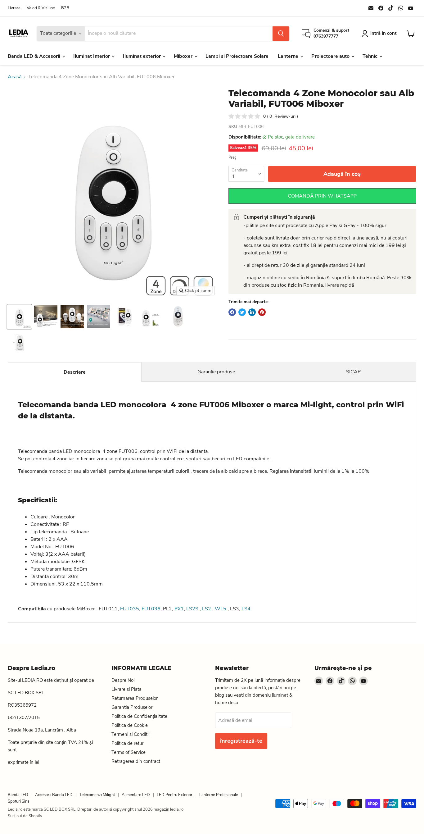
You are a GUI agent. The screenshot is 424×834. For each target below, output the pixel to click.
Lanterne (289, 56)
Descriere (75, 372)
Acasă (14, 77)
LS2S (193, 608)
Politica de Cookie (129, 725)
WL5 (221, 608)
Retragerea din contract (135, 761)
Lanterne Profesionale (218, 795)
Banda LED (18, 795)
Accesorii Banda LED (54, 795)
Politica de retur (127, 743)
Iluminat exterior (142, 56)
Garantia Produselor (131, 707)
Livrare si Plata (126, 689)
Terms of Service (128, 752)
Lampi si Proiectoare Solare (236, 56)
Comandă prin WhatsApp (322, 196)
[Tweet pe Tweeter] (242, 312)
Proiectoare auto (331, 56)
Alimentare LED (136, 795)
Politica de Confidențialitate (139, 716)
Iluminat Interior (92, 56)
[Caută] (281, 33)
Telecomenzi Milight (97, 795)
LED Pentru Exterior (174, 795)
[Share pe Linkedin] (252, 312)
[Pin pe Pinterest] (262, 312)
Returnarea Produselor (134, 698)
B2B (65, 8)
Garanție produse (216, 371)
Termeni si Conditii (130, 734)
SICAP (353, 371)
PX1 (179, 608)
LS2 (207, 608)
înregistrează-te (241, 741)
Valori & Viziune (41, 8)
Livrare (14, 8)
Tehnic (371, 56)
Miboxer (184, 56)
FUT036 (151, 608)
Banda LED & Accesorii (34, 56)
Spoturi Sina (18, 801)
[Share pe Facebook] (232, 312)
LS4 (245, 608)
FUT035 (129, 608)
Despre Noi (122, 680)
